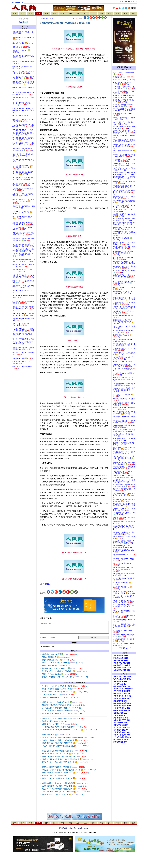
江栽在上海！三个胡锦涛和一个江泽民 (63, 767)
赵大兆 (115, 739)
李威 (114, 715)
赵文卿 (115, 708)
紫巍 (123, 730)
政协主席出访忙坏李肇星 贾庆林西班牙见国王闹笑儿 (68, 759)
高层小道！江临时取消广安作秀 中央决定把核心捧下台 (69, 770)
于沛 (126, 737)
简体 (121, 2)
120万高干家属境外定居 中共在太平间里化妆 (66, 746)
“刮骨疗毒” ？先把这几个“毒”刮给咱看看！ (63, 705)
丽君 (126, 655)
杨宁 (118, 684)
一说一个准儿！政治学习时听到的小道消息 (63, 718)
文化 (93, 13)
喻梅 (118, 718)
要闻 (22, 13)
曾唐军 (130, 689)
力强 (121, 660)
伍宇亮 (126, 660)
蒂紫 (124, 698)
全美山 (120, 679)
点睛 (118, 701)
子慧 (119, 735)
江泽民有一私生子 (56, 734)
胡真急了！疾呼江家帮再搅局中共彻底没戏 (65, 789)
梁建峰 (119, 667)
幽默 (46, 13)
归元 (126, 681)
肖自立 (127, 739)
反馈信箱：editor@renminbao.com (74, 828)
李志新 (115, 693)
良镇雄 (120, 696)
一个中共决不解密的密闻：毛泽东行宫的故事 (64, 727)
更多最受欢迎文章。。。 (127, 648)
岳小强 (127, 665)
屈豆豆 (124, 720)
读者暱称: (43, 637)
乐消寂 (119, 691)
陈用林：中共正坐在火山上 (59, 674)
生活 (85, 13)
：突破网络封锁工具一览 (61, 697)
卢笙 (129, 737)
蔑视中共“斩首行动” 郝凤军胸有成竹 (62, 668)
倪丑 (114, 730)
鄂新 (118, 713)
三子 (128, 727)
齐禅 (125, 722)
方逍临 (115, 670)
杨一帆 (122, 663)
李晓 (119, 725)
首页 (14, 13)
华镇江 (120, 727)
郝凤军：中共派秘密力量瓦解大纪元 (62, 663)
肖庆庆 (122, 718)
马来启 (115, 676)
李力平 (129, 706)
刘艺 (114, 742)
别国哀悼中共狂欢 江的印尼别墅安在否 (64, 702)
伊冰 (121, 722)
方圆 (128, 686)
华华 (125, 715)
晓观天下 (120, 698)
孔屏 (114, 655)
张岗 (119, 739)
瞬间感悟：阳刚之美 (55, 775)
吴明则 (120, 703)
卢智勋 (115, 696)
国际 (54, 13)
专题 (101, 13)
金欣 (118, 655)
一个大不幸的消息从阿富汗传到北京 (62, 713)
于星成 (115, 732)
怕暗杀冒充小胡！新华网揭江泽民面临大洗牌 (66, 792)
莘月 (123, 693)
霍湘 (122, 737)
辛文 (118, 658)
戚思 (114, 718)
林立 (123, 725)
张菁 (124, 679)
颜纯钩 (119, 681)
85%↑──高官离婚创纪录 (58, 694)
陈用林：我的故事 (56, 665)
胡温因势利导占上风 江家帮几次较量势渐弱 (65, 783)
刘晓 (114, 658)
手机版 (130, 2)
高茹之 (124, 706)
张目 (128, 720)
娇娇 (128, 735)
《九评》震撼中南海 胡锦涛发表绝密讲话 (63, 711)
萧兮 (118, 663)
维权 (117, 13)
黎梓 (126, 725)
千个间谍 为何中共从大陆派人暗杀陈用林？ (65, 671)
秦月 (125, 684)
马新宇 (120, 676)
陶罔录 (115, 703)
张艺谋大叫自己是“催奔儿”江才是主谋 (63, 753)
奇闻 (62, 13)
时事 (38, 13)
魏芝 (118, 742)
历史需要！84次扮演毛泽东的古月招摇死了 (64, 686)
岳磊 (125, 713)
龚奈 (123, 665)
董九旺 (119, 730)
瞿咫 (121, 713)
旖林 (121, 715)
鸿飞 (129, 703)
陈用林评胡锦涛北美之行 (58, 660)
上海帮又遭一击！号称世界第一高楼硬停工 (65, 743)
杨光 (124, 676)
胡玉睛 (124, 667)
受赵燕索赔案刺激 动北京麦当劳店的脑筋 (64, 786)
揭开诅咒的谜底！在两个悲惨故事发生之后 (65, 692)
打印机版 (46, 584)
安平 (125, 742)
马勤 (118, 722)
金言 (124, 696)
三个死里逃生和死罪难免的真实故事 (61, 708)
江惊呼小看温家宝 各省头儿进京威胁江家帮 (65, 756)
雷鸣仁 (129, 679)
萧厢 (128, 670)
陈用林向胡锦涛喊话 (56, 657)
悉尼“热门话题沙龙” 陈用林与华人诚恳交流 (65, 677)
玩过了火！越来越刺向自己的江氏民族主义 (65, 778)
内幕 (30, 13)
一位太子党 (117, 737)
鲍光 (114, 710)
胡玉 (114, 691)
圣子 (121, 684)
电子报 (135, 2)
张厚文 (127, 663)
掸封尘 (115, 686)
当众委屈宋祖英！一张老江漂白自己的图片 (65, 773)
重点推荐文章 (24, 26)
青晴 (128, 708)
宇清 (121, 701)
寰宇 (109, 13)
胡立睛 (115, 689)
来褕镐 (125, 689)
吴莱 (114, 722)
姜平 (119, 708)
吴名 (114, 665)
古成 (123, 681)
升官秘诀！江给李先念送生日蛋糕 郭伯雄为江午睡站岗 (69, 737)
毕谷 (114, 698)
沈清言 (126, 658)
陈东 (126, 718)
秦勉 (114, 681)
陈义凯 (129, 696)
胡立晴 (129, 667)
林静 (114, 667)
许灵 (126, 730)
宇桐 (119, 693)
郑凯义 (119, 665)
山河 (114, 684)
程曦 (114, 660)
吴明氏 (120, 686)
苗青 (114, 706)
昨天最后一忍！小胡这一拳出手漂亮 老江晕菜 (66, 762)
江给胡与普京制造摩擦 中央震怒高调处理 (64, 751)
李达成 (124, 708)
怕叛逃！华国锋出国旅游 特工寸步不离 (63, 689)
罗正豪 (129, 676)
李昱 (114, 663)
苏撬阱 (119, 720)
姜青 (118, 710)
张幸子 (115, 679)
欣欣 (124, 732)
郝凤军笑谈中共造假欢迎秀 (59, 654)
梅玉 (121, 742)
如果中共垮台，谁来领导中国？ (59, 724)
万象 (78, 13)
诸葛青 (120, 732)
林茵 (124, 686)
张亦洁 (125, 703)
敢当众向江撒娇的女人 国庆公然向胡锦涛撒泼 (66, 740)
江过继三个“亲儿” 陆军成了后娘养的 (63, 794)
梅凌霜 (122, 655)
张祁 (123, 739)
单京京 (115, 735)
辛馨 (114, 720)
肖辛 (124, 670)
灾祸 (70, 13)
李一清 (115, 727)
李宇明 (127, 691)
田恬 (118, 715)
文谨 (121, 658)
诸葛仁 (115, 725)
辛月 (123, 691)
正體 (125, 2)
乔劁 (114, 713)
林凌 (128, 732)
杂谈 (133, 13)
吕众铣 (127, 693)
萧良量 (122, 710)
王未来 (120, 689)
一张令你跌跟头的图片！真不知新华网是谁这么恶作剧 (69, 730)
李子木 (120, 670)
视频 (125, 13)
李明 (118, 660)
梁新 (124, 727)
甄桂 (128, 698)
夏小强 (119, 706)
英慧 (114, 701)
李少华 (124, 735)
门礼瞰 (127, 710)
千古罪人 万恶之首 (55, 721)
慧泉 (125, 701)
